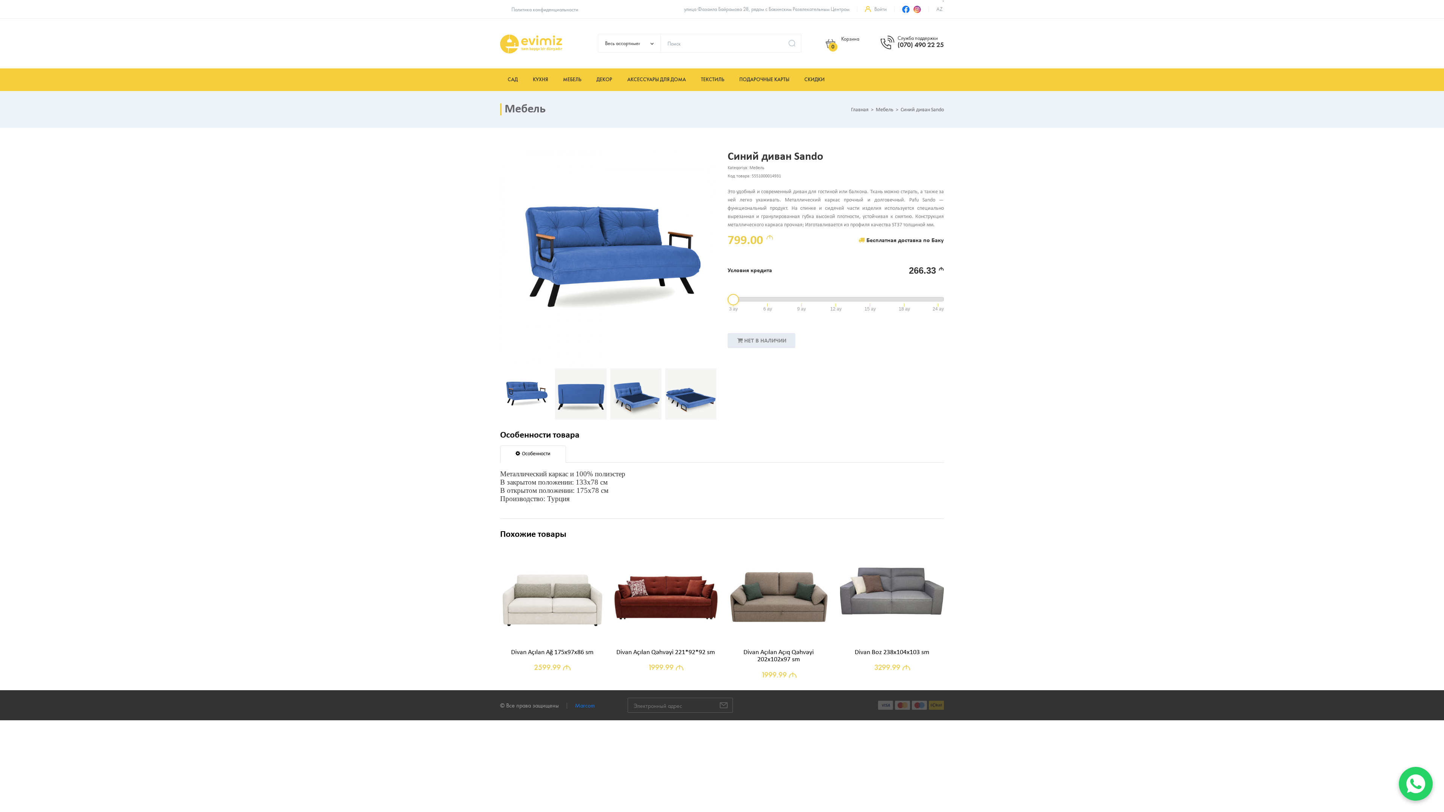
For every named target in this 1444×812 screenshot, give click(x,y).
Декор (604, 79)
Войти (880, 9)
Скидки (814, 79)
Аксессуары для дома (656, 79)
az (939, 9)
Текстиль (712, 79)
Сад (513, 79)
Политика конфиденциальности (544, 9)
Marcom (585, 705)
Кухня (540, 79)
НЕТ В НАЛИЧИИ (765, 341)
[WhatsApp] (1416, 784)
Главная (860, 110)
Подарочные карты (764, 79)
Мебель (572, 79)
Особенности (536, 454)
